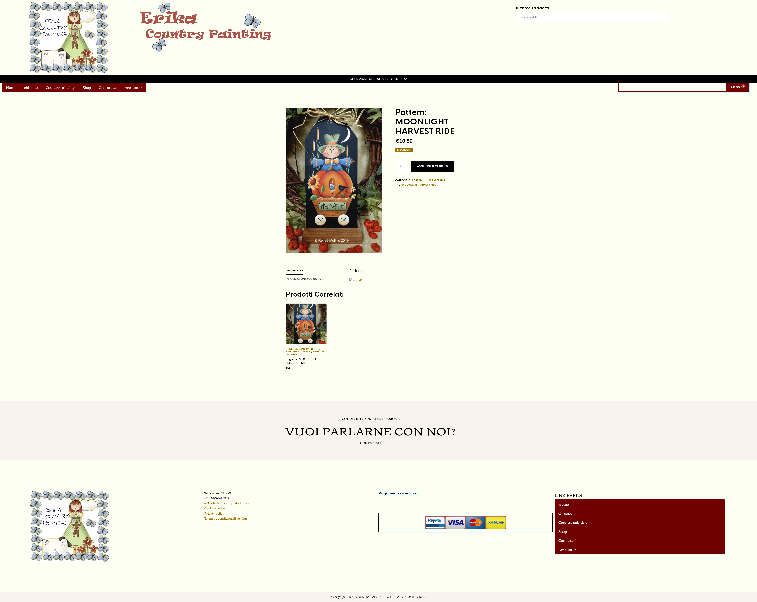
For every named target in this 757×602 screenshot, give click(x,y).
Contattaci (108, 87)
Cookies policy (214, 508)
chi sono (31, 87)
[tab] (313, 271)
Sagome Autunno (298, 351)
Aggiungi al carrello (432, 166)
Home (11, 87)
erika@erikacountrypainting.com (227, 503)
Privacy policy (214, 513)
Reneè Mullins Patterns (428, 180)
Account (132, 87)
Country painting (60, 87)
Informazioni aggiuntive (304, 278)
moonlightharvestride (419, 184)
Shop (87, 87)
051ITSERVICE (417, 597)
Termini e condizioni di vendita (225, 518)
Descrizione (294, 270)
